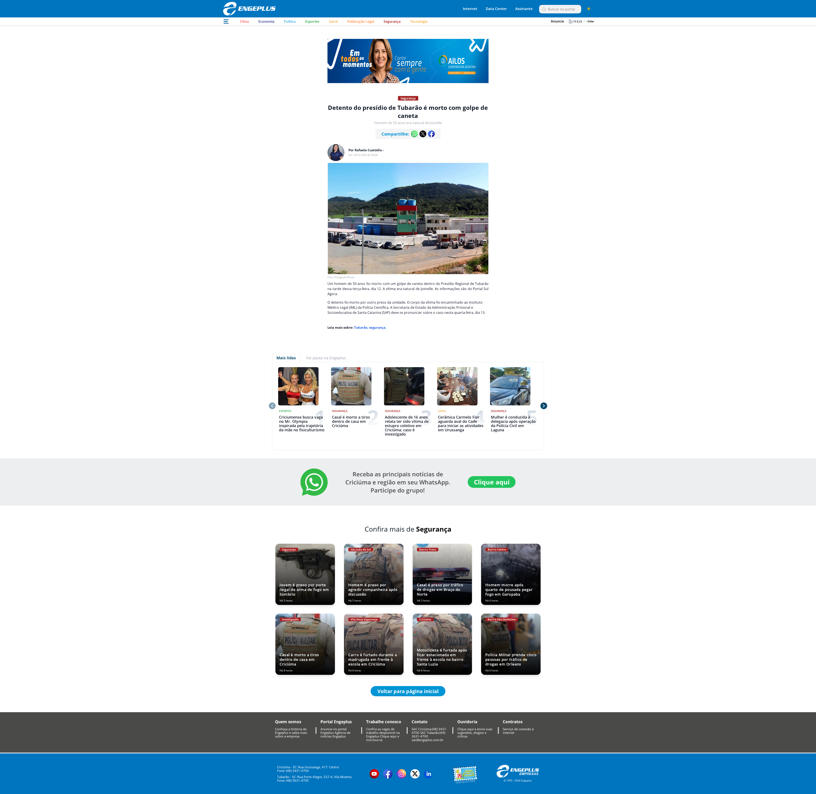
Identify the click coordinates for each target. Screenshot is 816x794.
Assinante (524, 8)
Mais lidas (286, 357)
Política (290, 21)
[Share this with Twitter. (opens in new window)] (422, 133)
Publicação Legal (360, 21)
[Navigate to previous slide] (272, 405)
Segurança (392, 21)
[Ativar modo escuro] (588, 8)
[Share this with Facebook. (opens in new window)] (431, 133)
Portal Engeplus (336, 722)
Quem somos (288, 722)
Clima (244, 21)
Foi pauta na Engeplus (326, 357)
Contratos (513, 722)
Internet (470, 8)
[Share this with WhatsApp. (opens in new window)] (414, 133)
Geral (333, 21)
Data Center (496, 8)
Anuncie (553, 21)
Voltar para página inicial (408, 691)
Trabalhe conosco (383, 722)
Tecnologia (419, 21)
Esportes (312, 21)
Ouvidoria (467, 722)
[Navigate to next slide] (543, 405)
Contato (420, 722)
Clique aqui (492, 482)
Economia (266, 21)
